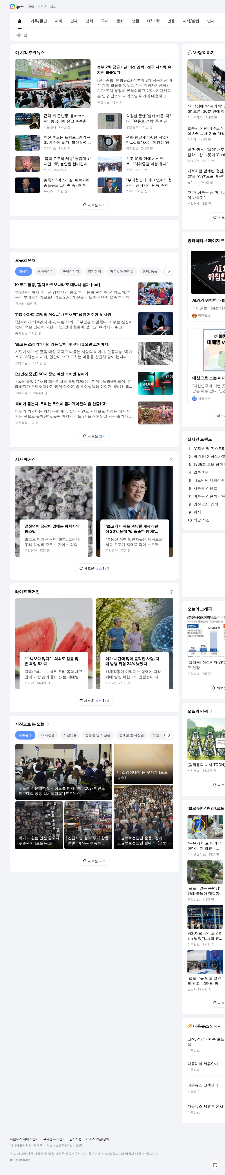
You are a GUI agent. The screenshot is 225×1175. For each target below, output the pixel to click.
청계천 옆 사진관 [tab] (131, 735)
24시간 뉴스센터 (53, 1139)
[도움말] (171, 459)
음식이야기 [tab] (45, 271)
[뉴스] (20, 6)
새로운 (96, 205)
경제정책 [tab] (94, 271)
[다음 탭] (169, 271)
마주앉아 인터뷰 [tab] (122, 271)
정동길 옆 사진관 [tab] (97, 735)
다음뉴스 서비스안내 (24, 1139)
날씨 (53, 6)
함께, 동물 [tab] (150, 271)
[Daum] (13, 6)
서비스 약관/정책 (97, 1139)
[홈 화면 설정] (215, 1165)
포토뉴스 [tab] (25, 735)
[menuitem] (20, 21)
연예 (31, 6)
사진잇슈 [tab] (70, 735)
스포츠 (42, 6)
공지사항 (75, 1139)
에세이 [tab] (24, 271)
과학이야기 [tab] (71, 271)
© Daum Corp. (20, 1160)
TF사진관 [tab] (48, 735)
